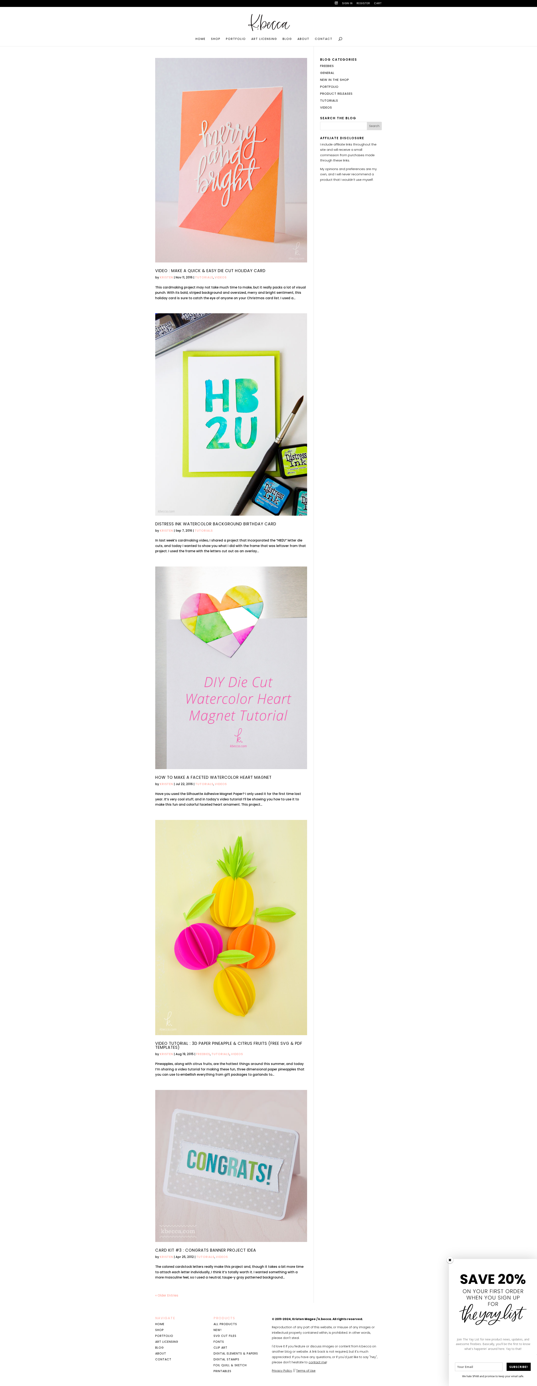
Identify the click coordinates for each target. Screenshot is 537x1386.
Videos (221, 277)
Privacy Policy (282, 1371)
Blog (287, 39)
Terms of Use (305, 1371)
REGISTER (363, 3)
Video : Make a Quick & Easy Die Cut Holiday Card (210, 271)
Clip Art (220, 1347)
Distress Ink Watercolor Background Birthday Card (215, 524)
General (327, 73)
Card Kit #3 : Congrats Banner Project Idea (205, 1250)
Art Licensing (264, 39)
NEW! (218, 1330)
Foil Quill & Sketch (230, 1365)
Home (201, 39)
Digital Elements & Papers (236, 1353)
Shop (215, 39)
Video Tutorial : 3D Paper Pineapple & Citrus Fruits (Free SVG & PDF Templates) (228, 1045)
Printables (222, 1371)
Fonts (219, 1342)
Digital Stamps (226, 1359)
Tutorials (204, 277)
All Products (225, 1324)
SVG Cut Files (225, 1336)
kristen (166, 277)
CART (378, 3)
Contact (323, 39)
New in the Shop (334, 79)
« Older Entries (166, 1295)
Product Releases (336, 93)
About (303, 39)
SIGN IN (347, 3)
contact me (317, 1362)
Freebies (203, 1054)
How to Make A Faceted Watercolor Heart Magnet (213, 777)
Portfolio (236, 39)
